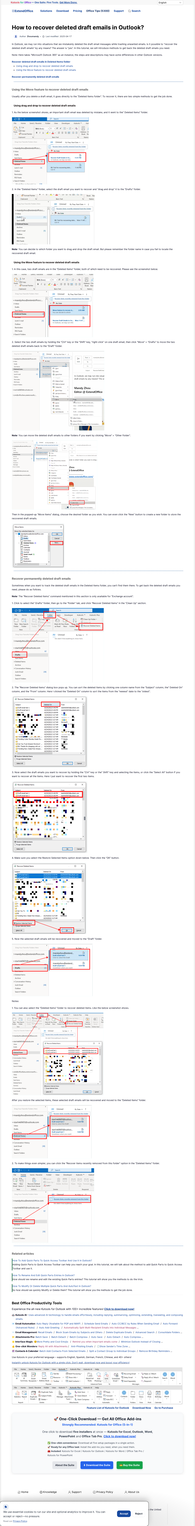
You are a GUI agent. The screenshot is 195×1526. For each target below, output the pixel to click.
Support (119, 10)
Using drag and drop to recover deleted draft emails (44, 66)
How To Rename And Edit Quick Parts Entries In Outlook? (43, 1275)
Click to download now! (119, 1309)
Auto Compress (132, 1337)
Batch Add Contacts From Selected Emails (63, 1351)
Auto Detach (113, 1337)
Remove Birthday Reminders (154, 1351)
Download (62, 10)
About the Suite (64, 1465)
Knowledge (50, 1491)
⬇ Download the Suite (96, 1465)
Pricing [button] (77, 10)
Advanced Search (144, 1332)
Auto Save (96, 1337)
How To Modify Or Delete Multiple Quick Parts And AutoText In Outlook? (51, 1286)
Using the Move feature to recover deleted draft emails (46, 70)
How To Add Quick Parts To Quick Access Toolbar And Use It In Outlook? (52, 1260)
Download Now (141, 1407)
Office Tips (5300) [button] (97, 10)
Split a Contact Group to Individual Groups (112, 1351)
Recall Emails (45, 1332)
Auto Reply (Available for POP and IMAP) (58, 1323)
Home (24, 1491)
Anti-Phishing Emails (82, 1346)
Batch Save (42, 1337)
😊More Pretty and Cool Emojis (51, 1341)
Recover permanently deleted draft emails (35, 76)
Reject (138, 1513)
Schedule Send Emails (96, 1323)
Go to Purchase (163, 1407)
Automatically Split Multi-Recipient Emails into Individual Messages (100, 1327)
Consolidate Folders (169, 1332)
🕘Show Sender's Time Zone (112, 1346)
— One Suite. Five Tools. (44, 2)
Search (136, 10)
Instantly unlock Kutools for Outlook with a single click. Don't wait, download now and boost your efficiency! (70, 1362)
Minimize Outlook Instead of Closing (140, 1341)
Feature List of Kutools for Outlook (108, 1407)
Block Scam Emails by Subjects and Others (79, 1332)
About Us (133, 1491)
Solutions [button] (46, 10)
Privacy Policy (104, 1491)
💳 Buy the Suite (129, 1465)
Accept (124, 1513)
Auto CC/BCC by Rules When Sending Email (135, 1323)
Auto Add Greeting (49, 1327)
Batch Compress (79, 1337)
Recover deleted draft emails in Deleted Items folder (41, 61)
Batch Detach (58, 1337)
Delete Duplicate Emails (119, 1332)
